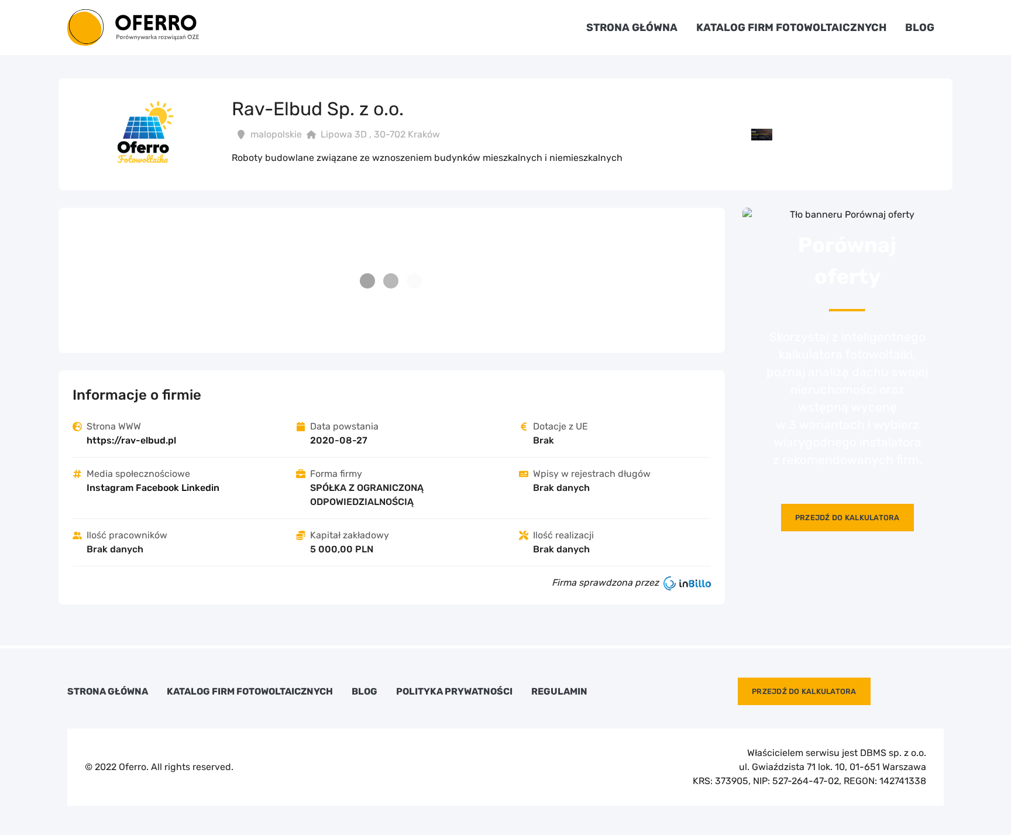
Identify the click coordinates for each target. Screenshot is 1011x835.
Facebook (157, 487)
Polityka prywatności (454, 691)
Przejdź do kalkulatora (847, 517)
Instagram (110, 487)
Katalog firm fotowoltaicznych (791, 27)
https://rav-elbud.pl (131, 440)
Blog (919, 27)
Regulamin (559, 691)
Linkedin (200, 487)
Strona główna (632, 27)
